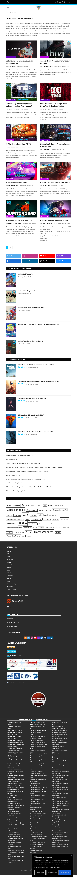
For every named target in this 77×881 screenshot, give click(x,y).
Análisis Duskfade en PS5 (25, 274)
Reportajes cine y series (14, 527)
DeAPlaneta (41, 510)
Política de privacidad (13, 622)
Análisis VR (44, 57)
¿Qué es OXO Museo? (36, 811)
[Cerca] (71, 855)
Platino (23, 523)
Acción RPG (16, 505)
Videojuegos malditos (58, 728)
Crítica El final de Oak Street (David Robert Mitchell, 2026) (36, 365)
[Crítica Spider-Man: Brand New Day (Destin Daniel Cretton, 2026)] (11, 387)
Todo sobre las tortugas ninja (38, 744)
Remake (47, 524)
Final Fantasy (17, 515)
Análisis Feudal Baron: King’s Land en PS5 (30, 341)
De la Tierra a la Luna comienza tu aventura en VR (19, 62)
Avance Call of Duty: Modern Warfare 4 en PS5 (19, 455)
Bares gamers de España (37, 817)
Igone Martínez (47, 223)
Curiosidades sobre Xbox (37, 789)
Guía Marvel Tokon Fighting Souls (15, 491)
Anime (44, 505)
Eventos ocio (10, 57)
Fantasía (9, 515)
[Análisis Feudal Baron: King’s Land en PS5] (11, 347)
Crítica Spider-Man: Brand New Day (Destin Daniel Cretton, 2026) (38, 381)
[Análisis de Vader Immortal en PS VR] (55, 171)
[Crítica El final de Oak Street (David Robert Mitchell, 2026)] (11, 370)
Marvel (27, 519)
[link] (8, 2)
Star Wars (9, 532)
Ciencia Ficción (59, 505)
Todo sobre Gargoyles (36, 740)
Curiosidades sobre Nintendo (38, 787)
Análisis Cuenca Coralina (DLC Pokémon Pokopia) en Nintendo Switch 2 (40, 324)
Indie (40, 515)
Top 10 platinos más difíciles (60, 803)
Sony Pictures (50, 528)
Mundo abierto (47, 519)
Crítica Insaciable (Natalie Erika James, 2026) (32, 398)
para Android (15, 730)
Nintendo (64, 519)
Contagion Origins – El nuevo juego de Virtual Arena (55, 145)
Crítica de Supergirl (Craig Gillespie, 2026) (31, 415)
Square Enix (66, 527)
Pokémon (40, 523)
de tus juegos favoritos (16, 787)
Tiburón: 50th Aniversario (15, 829)
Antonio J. (11, 109)
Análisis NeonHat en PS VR (17, 182)
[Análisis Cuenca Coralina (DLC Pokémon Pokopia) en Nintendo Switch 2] (11, 330)
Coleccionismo (32, 510)
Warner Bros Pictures (13, 536)
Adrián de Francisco (14, 223)
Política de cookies (12, 626)
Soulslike (59, 527)
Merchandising (36, 519)
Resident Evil (27, 527)
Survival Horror (18, 532)
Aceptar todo (65, 872)
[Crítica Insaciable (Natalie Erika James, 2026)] (11, 404)
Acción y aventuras (31, 505)
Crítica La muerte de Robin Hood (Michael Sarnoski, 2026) (36, 432)
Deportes (48, 510)
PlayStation (32, 524)
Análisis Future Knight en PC (26, 291)
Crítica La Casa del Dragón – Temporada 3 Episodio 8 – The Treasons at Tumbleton (29, 487)
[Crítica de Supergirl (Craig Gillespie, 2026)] (11, 421)
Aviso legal (10, 618)
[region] (52, 865)
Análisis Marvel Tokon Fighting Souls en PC (31, 307)
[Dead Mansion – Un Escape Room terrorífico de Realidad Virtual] (55, 92)
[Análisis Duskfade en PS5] (11, 280)
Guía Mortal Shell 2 (11, 459)
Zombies (29, 536)
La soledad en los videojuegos (38, 836)
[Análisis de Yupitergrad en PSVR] (21, 209)
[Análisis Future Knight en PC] (11, 296)
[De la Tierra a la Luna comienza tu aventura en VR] (21, 49)
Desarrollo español (60, 510)
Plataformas (11, 524)
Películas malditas (57, 726)
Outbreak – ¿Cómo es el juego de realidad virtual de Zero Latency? (19, 104)
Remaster (54, 524)
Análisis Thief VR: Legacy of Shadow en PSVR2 (54, 62)
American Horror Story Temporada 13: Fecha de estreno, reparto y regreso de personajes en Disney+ (35, 467)
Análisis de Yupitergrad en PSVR (19, 220)
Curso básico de (14, 789)
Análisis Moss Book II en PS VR (18, 144)
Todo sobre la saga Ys (36, 766)
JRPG (45, 515)
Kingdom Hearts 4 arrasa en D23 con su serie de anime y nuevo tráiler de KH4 (28, 471)
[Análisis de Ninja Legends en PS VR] (55, 209)
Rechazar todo (52, 872)
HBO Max (33, 515)
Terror (28, 532)
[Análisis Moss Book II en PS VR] (21, 132)
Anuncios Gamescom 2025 (60, 844)
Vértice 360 (58, 532)
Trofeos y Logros (43, 531)
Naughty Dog (56, 519)
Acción (9, 505)
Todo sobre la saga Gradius (37, 764)
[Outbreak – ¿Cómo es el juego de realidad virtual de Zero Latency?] (21, 92)
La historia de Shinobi (36, 832)
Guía (25, 514)
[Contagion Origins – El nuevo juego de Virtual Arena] (55, 132)
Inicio (7, 12)
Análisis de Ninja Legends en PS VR (54, 220)
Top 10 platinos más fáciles (60, 801)
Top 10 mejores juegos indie (60, 787)
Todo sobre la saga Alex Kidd (38, 754)
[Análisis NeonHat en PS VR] (21, 171)
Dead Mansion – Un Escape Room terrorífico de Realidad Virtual (53, 104)
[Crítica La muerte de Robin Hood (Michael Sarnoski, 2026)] (11, 437)
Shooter (41, 527)
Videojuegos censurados (59, 762)
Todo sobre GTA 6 (35, 823)
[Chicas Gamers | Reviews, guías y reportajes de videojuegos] (38, 8)
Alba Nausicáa (47, 66)
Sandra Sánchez (13, 147)
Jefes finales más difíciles (59, 766)
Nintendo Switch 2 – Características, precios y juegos (15, 817)
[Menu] (8, 8)
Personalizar (40, 872)
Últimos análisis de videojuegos (19, 269)
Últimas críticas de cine (16, 359)
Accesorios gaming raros (59, 764)
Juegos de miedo (53, 515)
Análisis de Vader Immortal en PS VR (55, 182)
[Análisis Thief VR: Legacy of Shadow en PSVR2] (55, 49)
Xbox (23, 536)
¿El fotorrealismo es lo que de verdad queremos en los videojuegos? (25, 479)
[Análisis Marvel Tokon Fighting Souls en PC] (11, 313)
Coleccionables (16, 509)
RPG (35, 527)
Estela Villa (11, 66)
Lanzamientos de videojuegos (15, 519)
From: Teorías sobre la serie (16, 850)
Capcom (50, 505)
